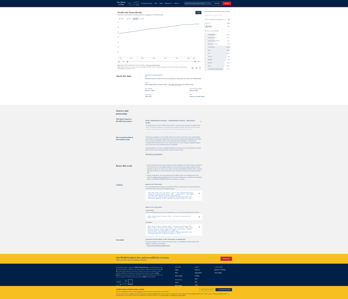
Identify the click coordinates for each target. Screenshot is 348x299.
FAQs (144, 277)
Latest (161, 3)
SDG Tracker (178, 285)
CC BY (133, 68)
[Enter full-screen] (199, 67)
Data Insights (178, 276)
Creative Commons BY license (161, 177)
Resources (168, 3)
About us (197, 270)
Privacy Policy (165, 295)
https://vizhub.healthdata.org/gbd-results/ (158, 245)
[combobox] (197, 3)
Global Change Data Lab (141, 267)
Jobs (196, 282)
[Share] (196, 67)
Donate (227, 3)
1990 (123, 61)
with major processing (174, 84)
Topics (177, 270)
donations (139, 291)
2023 (199, 61)
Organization (198, 272)
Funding (197, 276)
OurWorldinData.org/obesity (124, 68)
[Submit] (209, 3)
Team (196, 279)
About (176, 3)
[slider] (127, 61)
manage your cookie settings (177, 295)
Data (156, 3)
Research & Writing (220, 270)
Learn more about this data (153, 65)
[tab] (121, 19)
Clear (228, 23)
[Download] (192, 67)
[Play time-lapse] (119, 61)
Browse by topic (147, 3)
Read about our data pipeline (154, 154)
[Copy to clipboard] (197, 193)
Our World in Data (121, 3)
